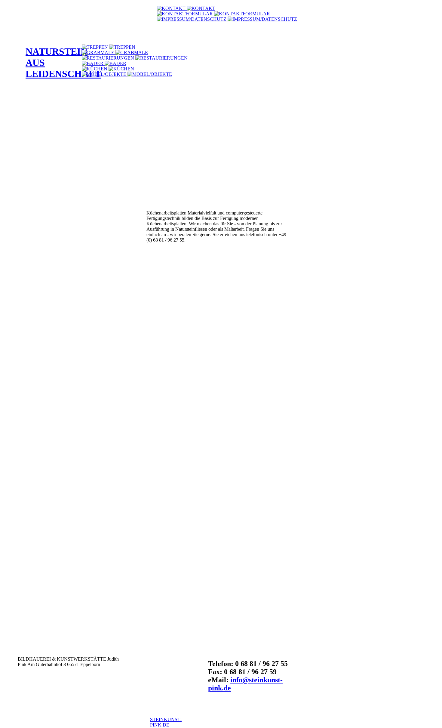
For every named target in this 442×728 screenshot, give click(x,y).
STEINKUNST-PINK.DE (166, 722)
